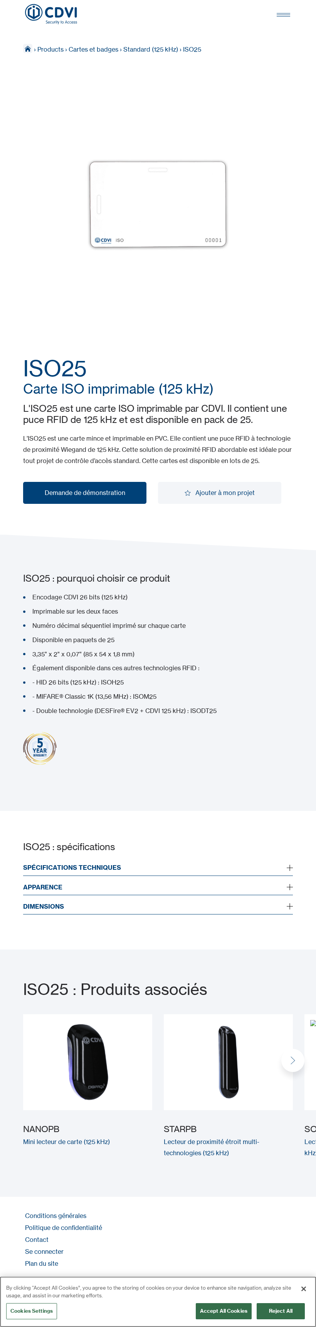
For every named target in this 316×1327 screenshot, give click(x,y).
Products (50, 49)
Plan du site (41, 1263)
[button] (292, 1060)
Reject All (280, 1311)
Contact (37, 1239)
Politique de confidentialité (63, 1227)
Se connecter (44, 1251)
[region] (158, 1302)
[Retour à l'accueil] (51, 14)
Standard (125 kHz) (150, 49)
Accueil (27, 48)
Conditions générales (55, 1216)
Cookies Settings (31, 1311)
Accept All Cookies (223, 1311)
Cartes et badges (93, 49)
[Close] (303, 1288)
